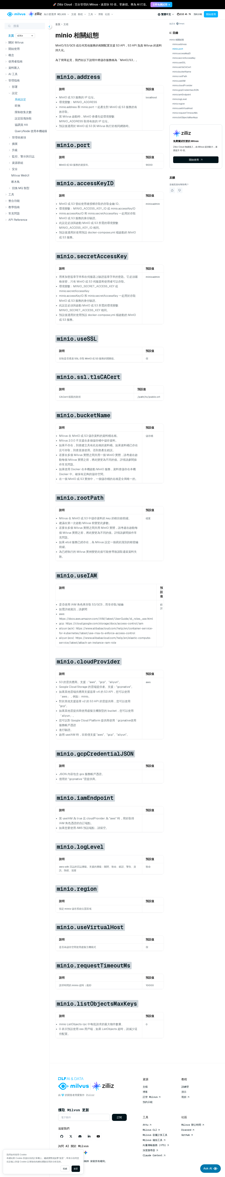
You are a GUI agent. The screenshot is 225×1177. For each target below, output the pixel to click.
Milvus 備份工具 (152, 1140)
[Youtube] (98, 1136)
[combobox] (166, 14)
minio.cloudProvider (182, 85)
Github (185, 1135)
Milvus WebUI (20, 175)
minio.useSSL (179, 62)
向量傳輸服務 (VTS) (154, 1145)
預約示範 (198, 14)
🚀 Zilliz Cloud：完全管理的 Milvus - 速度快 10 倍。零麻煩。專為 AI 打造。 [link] (101, 4)
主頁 (11, 35)
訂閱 (119, 1117)
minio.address (179, 44)
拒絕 (65, 1168)
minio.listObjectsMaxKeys (185, 117)
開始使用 (211, 14)
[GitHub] (61, 1136)
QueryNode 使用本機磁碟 (30, 131)
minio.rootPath (179, 76)
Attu (145, 1124)
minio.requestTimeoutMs (184, 113)
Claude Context (152, 1155)
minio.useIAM (178, 81)
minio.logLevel (179, 99)
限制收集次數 (23, 112)
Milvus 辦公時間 (191, 1124)
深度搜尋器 (149, 1150)
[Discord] (79, 1136)
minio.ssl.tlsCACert (181, 67)
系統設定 (20, 99)
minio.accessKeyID (181, 53)
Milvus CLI (150, 1129)
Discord (186, 1129)
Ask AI (207, 1168)
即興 (17, 106)
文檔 (73, 14)
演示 (183, 1091)
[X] (70, 1136)
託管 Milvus (150, 1097)
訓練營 (185, 1086)
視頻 (183, 1097)
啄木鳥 (15, 182)
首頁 (57, 24)
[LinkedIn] (89, 1136)
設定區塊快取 (23, 118)
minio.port (177, 49)
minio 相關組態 (176, 40)
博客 (100, 14)
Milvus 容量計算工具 (155, 1135)
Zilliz (90, 1095)
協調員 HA (21, 125)
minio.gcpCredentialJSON (185, 90)
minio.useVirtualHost (182, 108)
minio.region (178, 104)
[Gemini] (85, 1152)
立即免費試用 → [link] (161, 4)
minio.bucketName (181, 72)
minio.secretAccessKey (183, 58)
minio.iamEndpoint (181, 94)
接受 (76, 1168)
